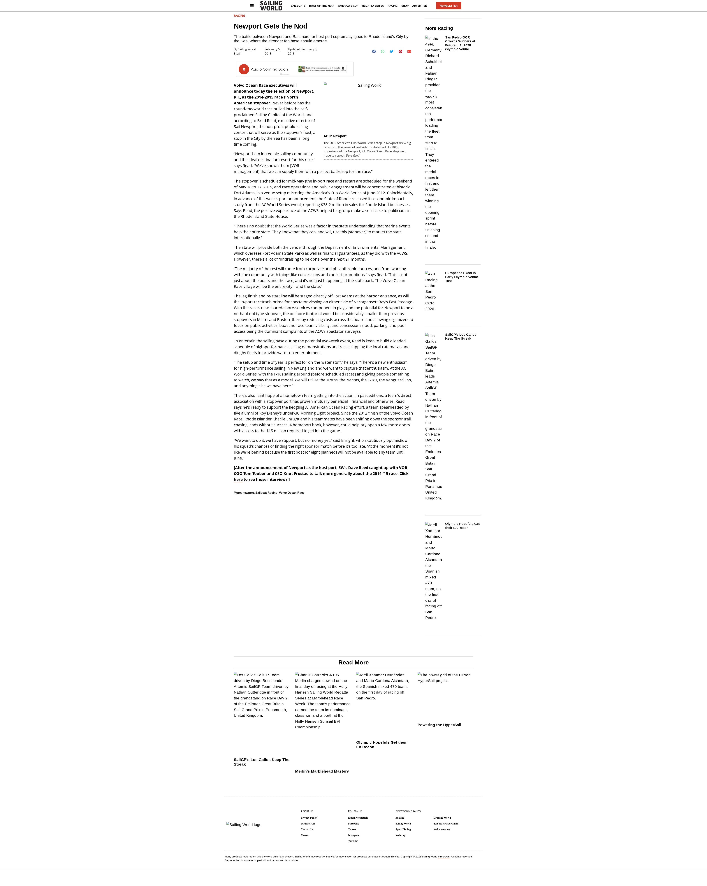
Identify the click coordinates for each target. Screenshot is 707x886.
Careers (305, 835)
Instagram (354, 835)
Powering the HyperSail (439, 725)
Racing (393, 5)
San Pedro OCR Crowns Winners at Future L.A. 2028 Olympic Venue (460, 43)
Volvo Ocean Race (292, 492)
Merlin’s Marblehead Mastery (322, 771)
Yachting (400, 835)
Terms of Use (308, 823)
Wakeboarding (442, 829)
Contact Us (307, 829)
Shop (405, 5)
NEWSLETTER (449, 5)
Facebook (353, 823)
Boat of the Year (321, 5)
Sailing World (403, 823)
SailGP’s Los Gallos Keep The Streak (460, 337)
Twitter (352, 829)
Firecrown (444, 856)
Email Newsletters (358, 817)
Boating (399, 817)
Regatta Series (373, 5)
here (238, 479)
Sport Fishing (403, 829)
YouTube (353, 841)
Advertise (419, 5)
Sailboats (298, 5)
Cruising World (442, 817)
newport (248, 492)
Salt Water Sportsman (446, 823)
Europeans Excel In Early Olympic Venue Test (461, 277)
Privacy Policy (309, 817)
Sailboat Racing (266, 492)
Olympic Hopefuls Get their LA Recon (462, 526)
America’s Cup (348, 5)
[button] (374, 52)
